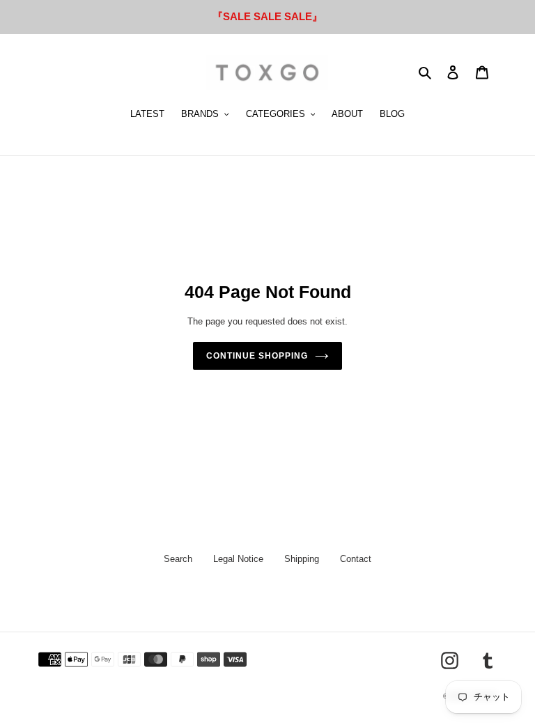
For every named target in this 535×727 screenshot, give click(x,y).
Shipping (301, 559)
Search (178, 559)
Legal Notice (238, 559)
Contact (355, 559)
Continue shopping (256, 356)
